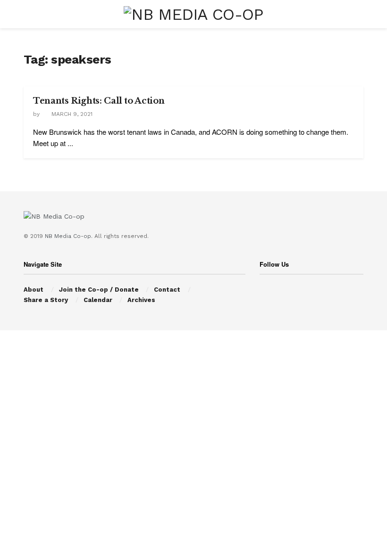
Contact (167, 289)
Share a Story (46, 299)
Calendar (98, 299)
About (33, 289)
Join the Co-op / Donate (99, 289)
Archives (141, 299)
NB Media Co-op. (69, 236)
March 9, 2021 (71, 114)
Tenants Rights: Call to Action (98, 101)
